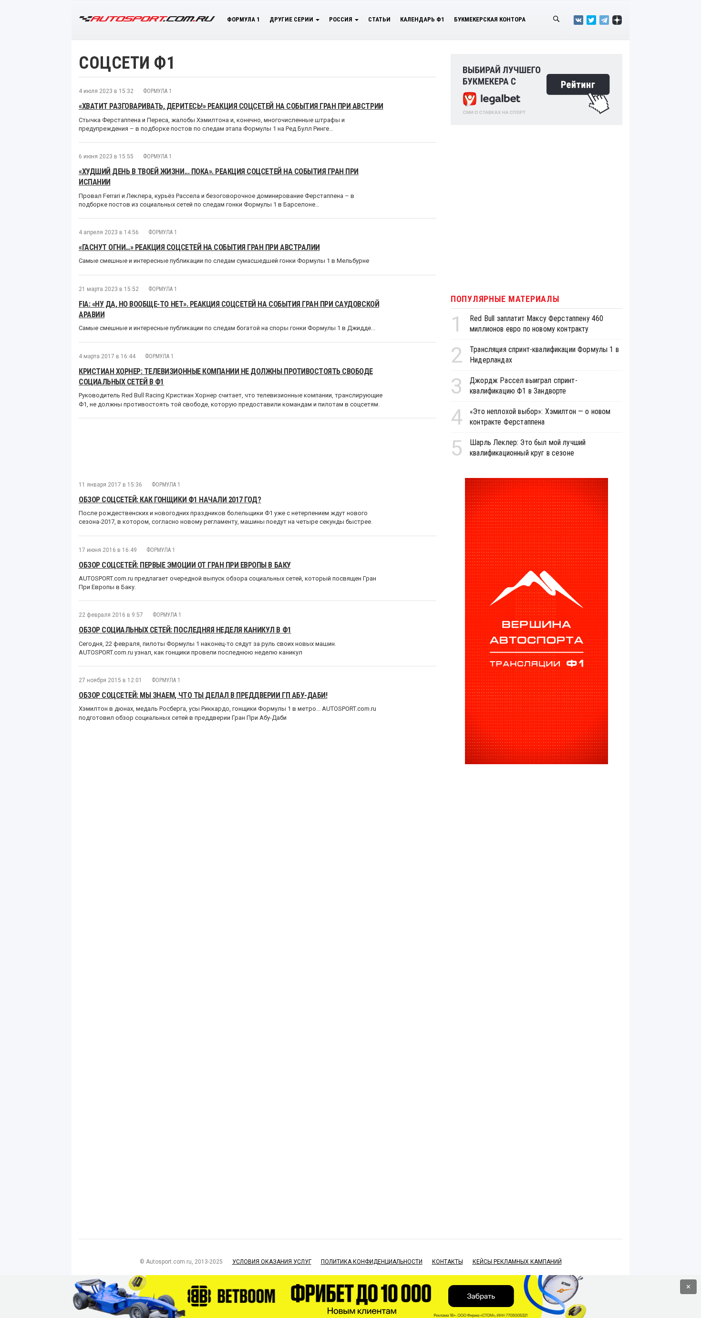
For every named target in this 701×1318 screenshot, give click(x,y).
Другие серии (292, 19)
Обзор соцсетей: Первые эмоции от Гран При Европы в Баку (185, 565)
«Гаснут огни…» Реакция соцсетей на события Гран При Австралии (199, 247)
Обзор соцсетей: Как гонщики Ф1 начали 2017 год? (170, 499)
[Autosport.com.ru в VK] (578, 20)
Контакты (447, 1261)
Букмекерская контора (490, 19)
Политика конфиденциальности (372, 1261)
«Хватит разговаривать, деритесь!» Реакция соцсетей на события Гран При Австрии (231, 106)
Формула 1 (243, 19)
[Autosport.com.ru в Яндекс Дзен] (617, 20)
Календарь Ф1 (422, 19)
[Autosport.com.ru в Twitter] (591, 20)
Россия (341, 19)
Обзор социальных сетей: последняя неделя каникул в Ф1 (185, 629)
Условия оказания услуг (271, 1261)
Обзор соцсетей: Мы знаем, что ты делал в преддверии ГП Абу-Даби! (203, 695)
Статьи (379, 19)
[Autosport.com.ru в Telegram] (604, 20)
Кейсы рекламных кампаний (517, 1261)
